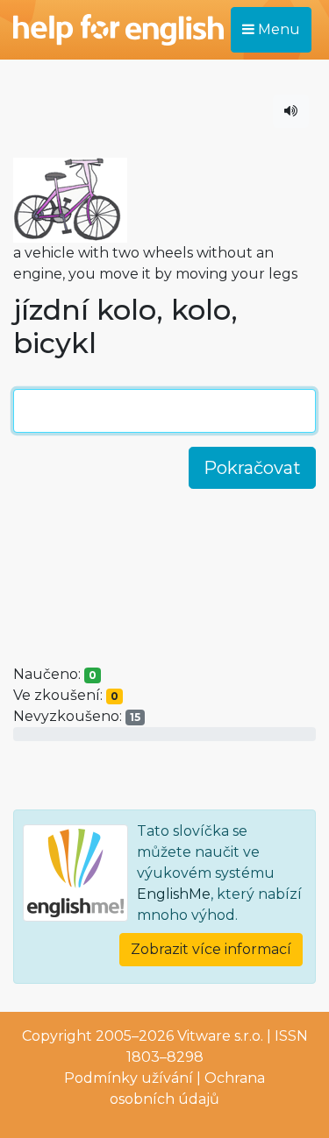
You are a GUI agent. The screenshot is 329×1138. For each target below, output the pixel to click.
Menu (277, 29)
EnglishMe (174, 894)
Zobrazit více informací (211, 949)
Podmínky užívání (128, 1078)
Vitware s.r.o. (220, 1036)
